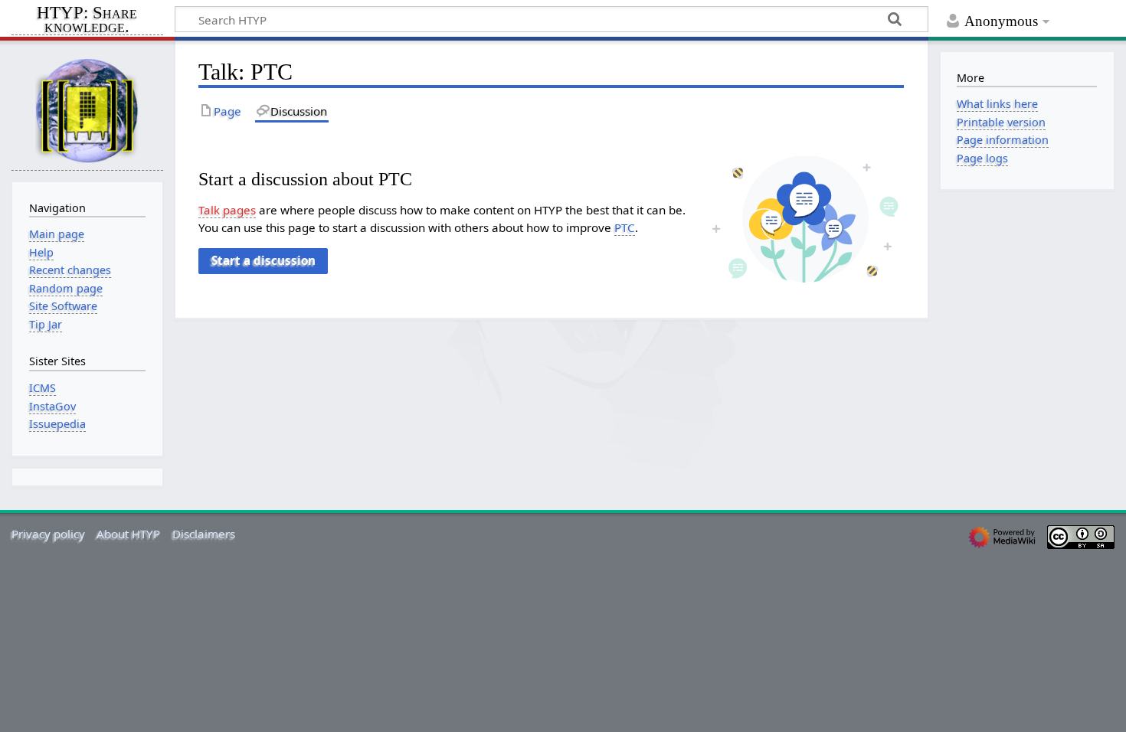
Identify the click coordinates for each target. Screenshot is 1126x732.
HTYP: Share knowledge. (87, 20)
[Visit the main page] (87, 110)
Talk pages (227, 209)
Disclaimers (203, 533)
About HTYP (128, 533)
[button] (262, 261)
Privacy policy (48, 533)
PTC (624, 227)
